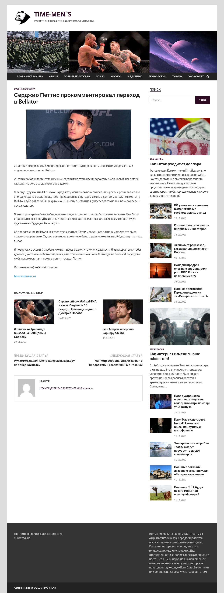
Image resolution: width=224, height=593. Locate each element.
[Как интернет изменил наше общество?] (180, 346)
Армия (53, 76)
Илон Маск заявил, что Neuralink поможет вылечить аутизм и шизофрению (189, 425)
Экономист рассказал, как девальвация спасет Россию (191, 248)
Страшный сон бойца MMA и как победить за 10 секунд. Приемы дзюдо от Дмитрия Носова (77, 307)
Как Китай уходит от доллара (175, 164)
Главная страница (30, 76)
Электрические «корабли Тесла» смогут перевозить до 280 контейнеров (191, 449)
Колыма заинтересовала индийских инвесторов (191, 227)
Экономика (196, 76)
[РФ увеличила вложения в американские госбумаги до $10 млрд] (161, 217)
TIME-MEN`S (52, 14)
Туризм (177, 76)
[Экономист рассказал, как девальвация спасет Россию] (161, 257)
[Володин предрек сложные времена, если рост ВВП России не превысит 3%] (161, 277)
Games (100, 76)
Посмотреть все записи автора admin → (66, 388)
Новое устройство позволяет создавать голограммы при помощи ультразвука (192, 401)
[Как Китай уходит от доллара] (180, 156)
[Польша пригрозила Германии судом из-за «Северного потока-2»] (161, 301)
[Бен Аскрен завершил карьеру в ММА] (123, 325)
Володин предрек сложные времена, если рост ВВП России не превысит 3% (190, 270)
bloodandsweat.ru (25, 276)
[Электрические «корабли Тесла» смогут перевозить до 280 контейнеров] (161, 455)
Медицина (134, 76)
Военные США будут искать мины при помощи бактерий (188, 490)
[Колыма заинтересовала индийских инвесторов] (161, 237)
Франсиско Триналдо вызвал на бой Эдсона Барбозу (30, 333)
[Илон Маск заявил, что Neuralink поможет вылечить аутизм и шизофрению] (161, 431)
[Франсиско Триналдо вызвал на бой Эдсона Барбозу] (34, 325)
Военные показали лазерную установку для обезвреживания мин (191, 470)
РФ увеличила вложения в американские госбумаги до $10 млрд (191, 208)
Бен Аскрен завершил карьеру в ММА (118, 331)
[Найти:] (180, 100)
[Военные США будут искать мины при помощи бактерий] (161, 499)
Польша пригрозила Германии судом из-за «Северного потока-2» (191, 292)
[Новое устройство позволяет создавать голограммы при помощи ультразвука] (161, 408)
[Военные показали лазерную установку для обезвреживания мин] (161, 479)
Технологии (157, 76)
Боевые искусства (77, 76)
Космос (116, 76)
